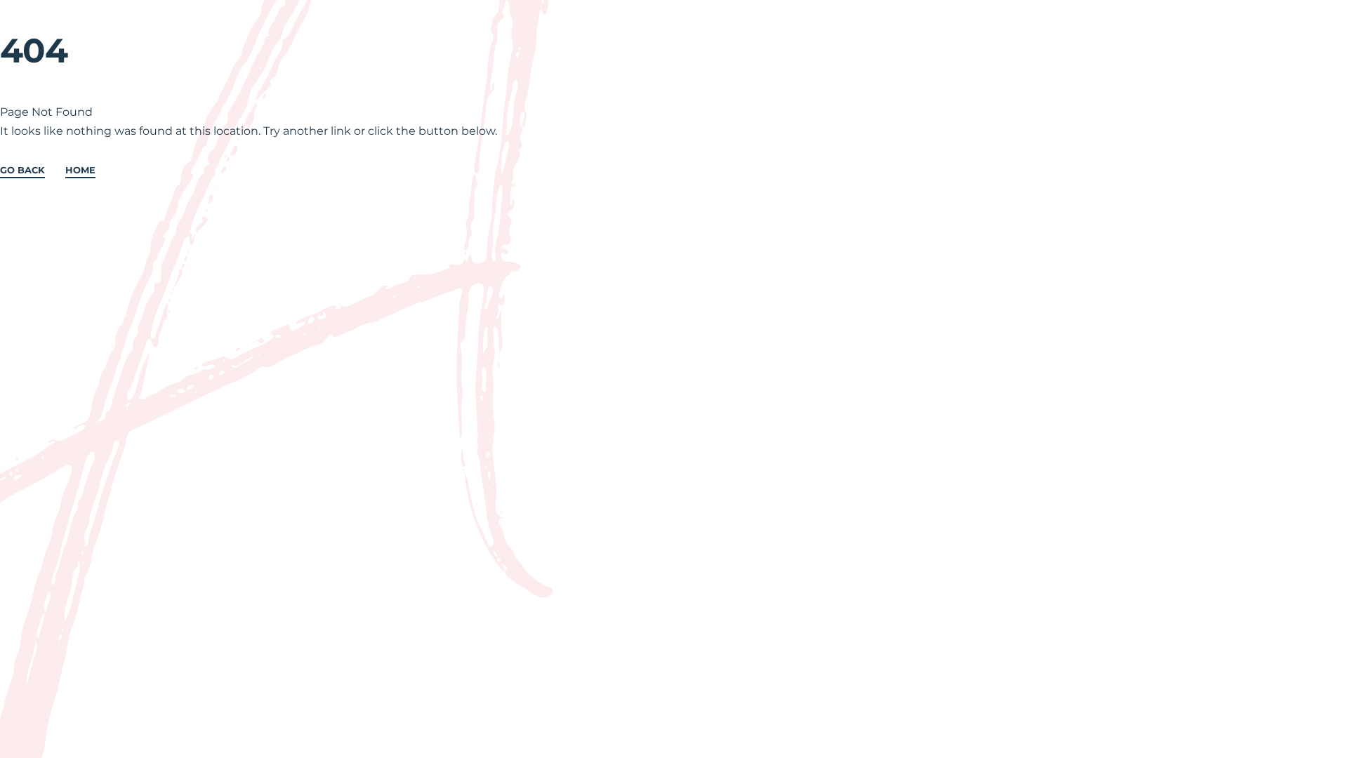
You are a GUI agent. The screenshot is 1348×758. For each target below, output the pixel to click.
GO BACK (22, 170)
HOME (80, 170)
